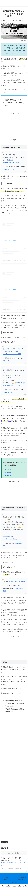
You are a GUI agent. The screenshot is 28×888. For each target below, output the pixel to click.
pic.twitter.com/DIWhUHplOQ (13, 385)
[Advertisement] (14, 124)
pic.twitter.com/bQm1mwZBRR (12, 354)
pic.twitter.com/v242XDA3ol (17, 581)
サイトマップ (14, 882)
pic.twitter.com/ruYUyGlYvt (11, 162)
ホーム (7, 877)
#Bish (16, 351)
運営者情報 (20, 879)
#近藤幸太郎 (6, 536)
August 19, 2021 (8, 392)
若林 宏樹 (8, 475)
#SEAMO (19, 383)
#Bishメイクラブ (10, 351)
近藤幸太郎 (4, 842)
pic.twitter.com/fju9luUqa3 (10, 539)
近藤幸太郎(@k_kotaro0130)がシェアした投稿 (14, 260)
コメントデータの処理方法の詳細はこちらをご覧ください (14, 862)
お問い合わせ (7, 879)
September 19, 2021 (9, 169)
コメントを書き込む (14, 853)
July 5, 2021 (6, 360)
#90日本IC (10, 160)
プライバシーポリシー (20, 877)
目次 (12, 140)
